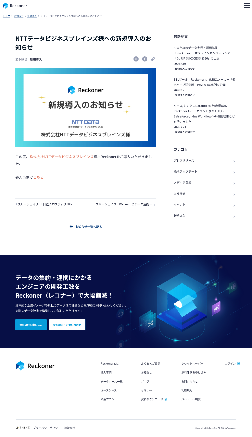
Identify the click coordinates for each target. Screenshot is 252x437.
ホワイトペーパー (192, 363)
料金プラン (107, 399)
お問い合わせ (189, 381)
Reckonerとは (110, 363)
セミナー (146, 390)
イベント (179, 204)
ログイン (230, 363)
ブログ (145, 381)
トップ (6, 16)
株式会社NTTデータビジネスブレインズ (62, 156)
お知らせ (18, 16)
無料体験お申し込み (193, 372)
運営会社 (69, 428)
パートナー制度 (191, 399)
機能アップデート (185, 171)
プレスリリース (184, 160)
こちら (38, 177)
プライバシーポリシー (47, 428)
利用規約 (186, 390)
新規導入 (32, 16)
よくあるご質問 (150, 363)
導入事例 (106, 372)
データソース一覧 (111, 381)
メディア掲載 (182, 182)
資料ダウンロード (152, 399)
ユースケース (109, 390)
